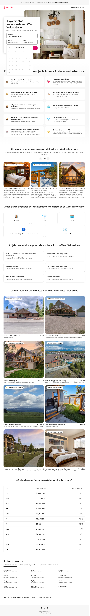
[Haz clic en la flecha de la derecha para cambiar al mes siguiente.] (29, 47)
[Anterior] (40, 158)
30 (9, 73)
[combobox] (22, 36)
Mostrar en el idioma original (60, 2)
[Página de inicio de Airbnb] (8, 7)
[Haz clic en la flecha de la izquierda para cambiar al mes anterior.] (9, 47)
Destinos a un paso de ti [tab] (10, 565)
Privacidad (41, 613)
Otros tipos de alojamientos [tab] (28, 565)
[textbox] (14, 43)
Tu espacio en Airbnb (77, 7)
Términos (48, 613)
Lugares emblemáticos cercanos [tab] (48, 565)
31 (12, 73)
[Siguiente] (48, 158)
